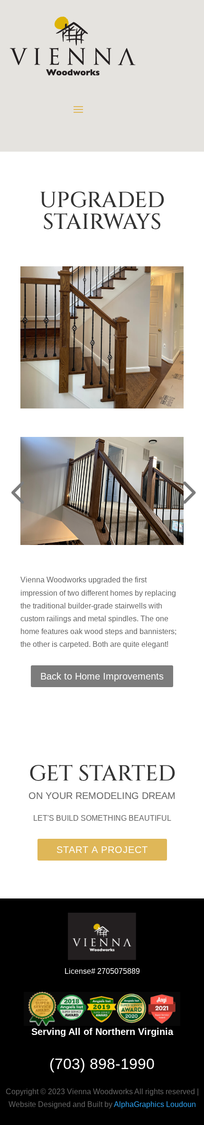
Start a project (102, 849)
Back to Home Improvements (102, 676)
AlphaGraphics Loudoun (155, 1104)
